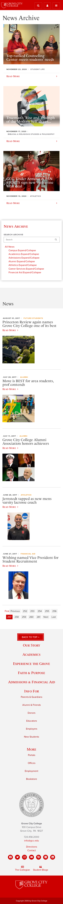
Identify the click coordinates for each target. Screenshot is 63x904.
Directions (31, 846)
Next (45, 617)
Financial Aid (28, 554)
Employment (31, 771)
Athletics (26, 495)
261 (38, 617)
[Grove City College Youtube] (31, 857)
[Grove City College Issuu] (38, 857)
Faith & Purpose (31, 673)
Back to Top (30, 637)
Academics (31, 654)
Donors (31, 712)
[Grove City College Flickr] (45, 857)
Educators (31, 720)
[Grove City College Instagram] (24, 857)
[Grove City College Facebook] (10, 857)
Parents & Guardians (31, 697)
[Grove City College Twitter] (17, 857)
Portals (31, 755)
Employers (31, 728)
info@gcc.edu (31, 840)
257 (9, 617)
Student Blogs (40, 869)
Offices (31, 763)
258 (17, 617)
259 (24, 617)
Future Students (33, 318)
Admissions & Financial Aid (31, 682)
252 (25, 611)
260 (31, 617)
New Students (31, 736)
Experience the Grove (31, 664)
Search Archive (13, 234)
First (7, 611)
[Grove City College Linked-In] (52, 857)
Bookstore (31, 779)
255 (47, 611)
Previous (15, 611)
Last (54, 617)
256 (54, 611)
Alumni (24, 377)
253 (32, 611)
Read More (9, 330)
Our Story (31, 645)
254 (40, 611)
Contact (31, 850)
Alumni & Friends (31, 704)
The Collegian (22, 869)
